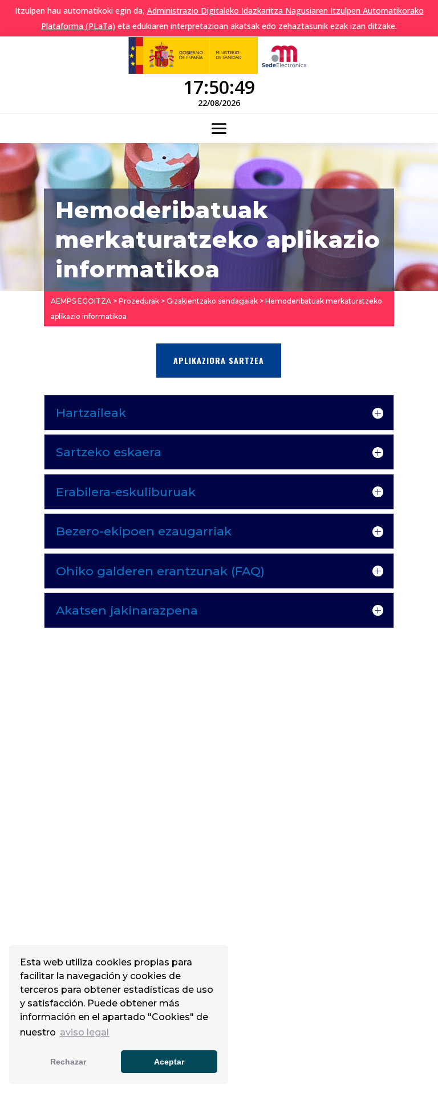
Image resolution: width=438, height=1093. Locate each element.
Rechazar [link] (68, 1061)
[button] (219, 129)
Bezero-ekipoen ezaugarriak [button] (144, 531)
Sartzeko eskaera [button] (108, 452)
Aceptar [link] (169, 1061)
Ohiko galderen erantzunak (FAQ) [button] (160, 571)
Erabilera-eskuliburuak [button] (126, 492)
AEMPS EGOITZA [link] (81, 301)
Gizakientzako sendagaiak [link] (212, 301)
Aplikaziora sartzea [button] (218, 360)
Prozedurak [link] (139, 301)
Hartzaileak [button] (91, 413)
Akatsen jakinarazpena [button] (127, 610)
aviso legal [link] (84, 1032)
